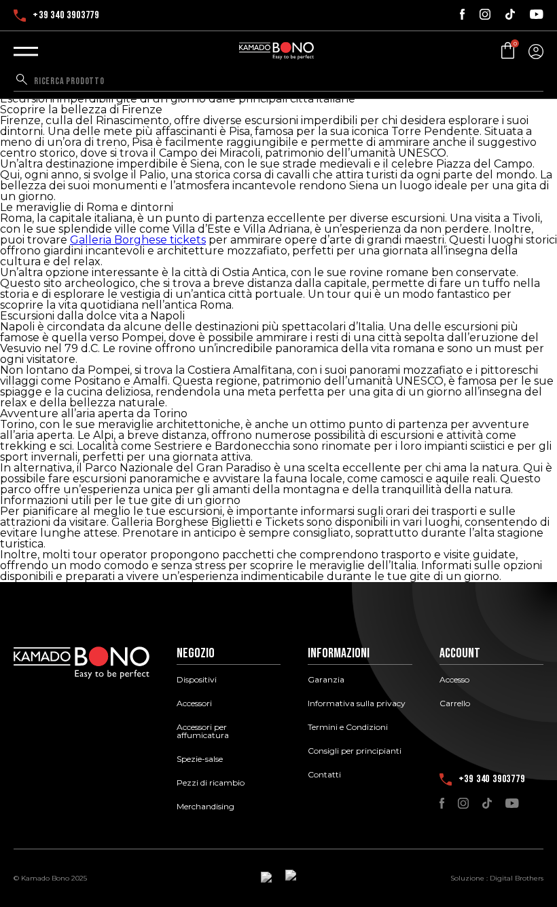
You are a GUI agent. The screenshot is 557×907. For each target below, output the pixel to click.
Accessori (194, 703)
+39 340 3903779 (66, 15)
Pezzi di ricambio (211, 783)
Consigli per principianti (354, 751)
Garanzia (326, 680)
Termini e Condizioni (348, 727)
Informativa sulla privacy (357, 703)
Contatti (324, 775)
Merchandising (205, 807)
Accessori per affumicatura (203, 731)
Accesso (454, 680)
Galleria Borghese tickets (138, 239)
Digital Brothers (516, 878)
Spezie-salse (200, 759)
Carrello (454, 703)
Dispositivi (197, 680)
